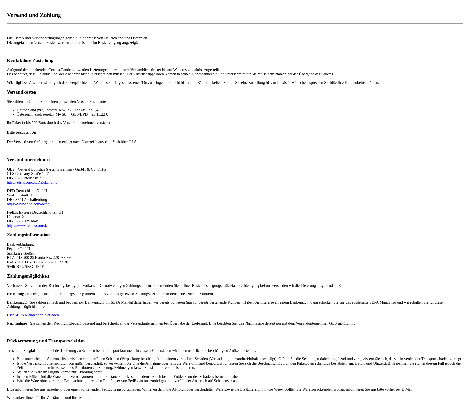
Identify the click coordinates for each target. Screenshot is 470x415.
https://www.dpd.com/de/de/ (28, 204)
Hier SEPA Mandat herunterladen (33, 315)
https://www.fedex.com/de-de (29, 225)
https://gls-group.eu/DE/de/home (32, 182)
